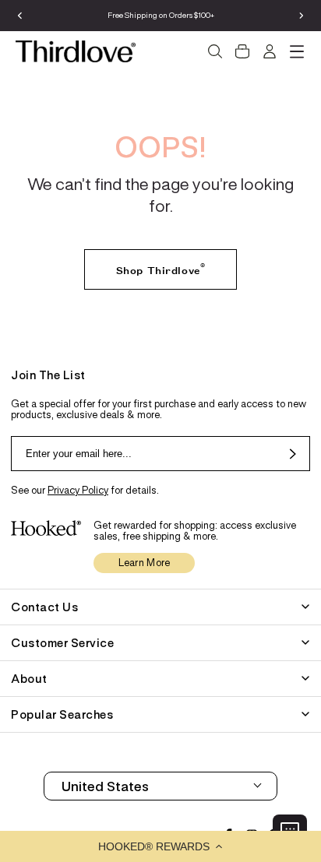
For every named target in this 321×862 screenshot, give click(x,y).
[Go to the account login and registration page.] (270, 51)
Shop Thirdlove (160, 267)
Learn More (144, 562)
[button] (160, 846)
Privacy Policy (78, 490)
